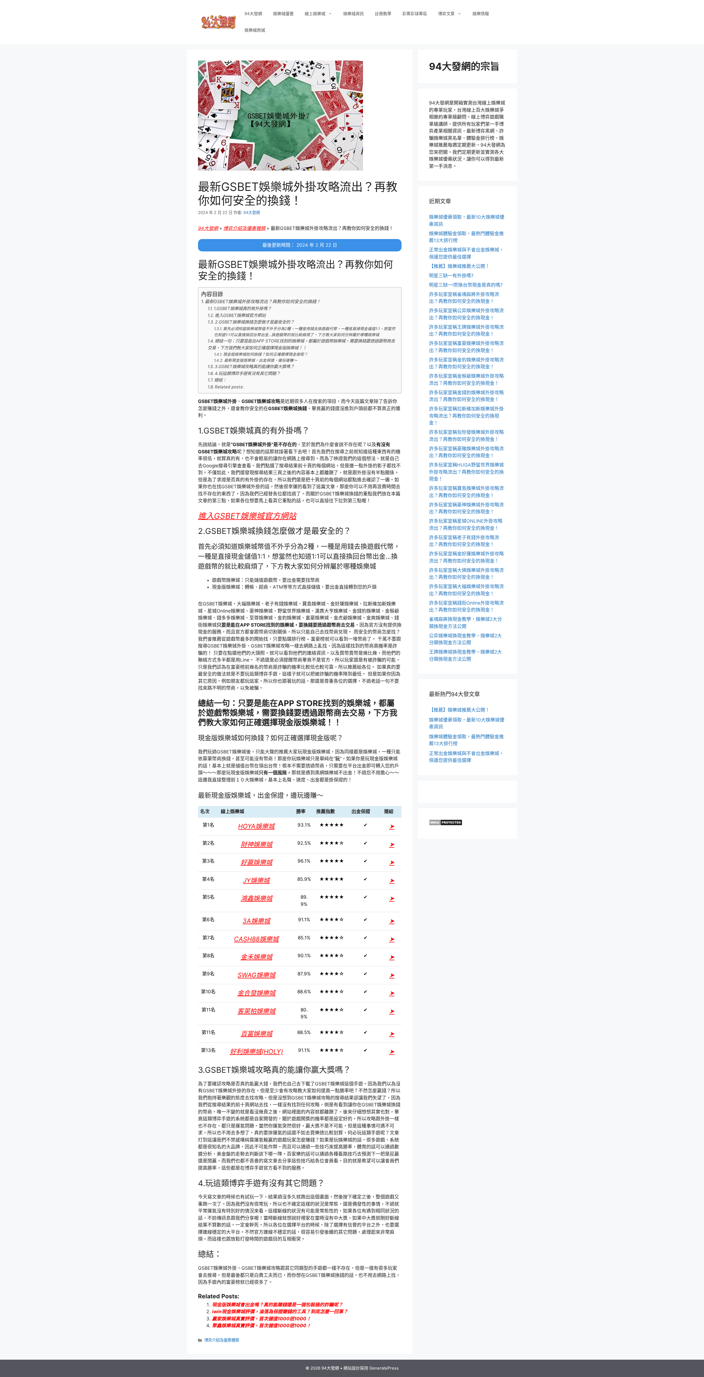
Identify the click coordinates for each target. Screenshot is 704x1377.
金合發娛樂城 (256, 993)
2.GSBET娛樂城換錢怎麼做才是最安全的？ (254, 322)
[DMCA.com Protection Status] (445, 824)
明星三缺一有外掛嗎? (451, 275)
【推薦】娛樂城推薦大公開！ (459, 266)
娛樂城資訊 (353, 13)
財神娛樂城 (256, 844)
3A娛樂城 (256, 921)
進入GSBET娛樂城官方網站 (240, 315)
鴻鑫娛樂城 (256, 898)
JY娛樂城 (256, 880)
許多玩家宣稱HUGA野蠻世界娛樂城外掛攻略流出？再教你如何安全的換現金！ (466, 472)
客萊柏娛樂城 (256, 1011)
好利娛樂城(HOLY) (256, 1051)
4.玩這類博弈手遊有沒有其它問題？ (247, 373)
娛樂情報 (480, 13)
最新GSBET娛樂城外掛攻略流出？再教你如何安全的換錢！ (263, 301)
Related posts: (229, 386)
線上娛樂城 (315, 13)
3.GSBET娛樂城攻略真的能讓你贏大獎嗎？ (254, 366)
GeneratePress (384, 1368)
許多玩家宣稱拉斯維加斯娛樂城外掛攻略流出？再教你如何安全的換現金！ (466, 416)
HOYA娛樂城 (256, 826)
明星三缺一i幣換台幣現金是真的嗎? (466, 285)
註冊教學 (383, 13)
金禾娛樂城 (256, 957)
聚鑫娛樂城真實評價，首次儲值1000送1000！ (261, 1325)
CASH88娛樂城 (256, 939)
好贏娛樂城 (256, 862)
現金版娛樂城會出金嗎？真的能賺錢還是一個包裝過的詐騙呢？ (277, 1304)
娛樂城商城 (254, 30)
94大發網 (253, 13)
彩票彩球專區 (414, 13)
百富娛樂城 (256, 1034)
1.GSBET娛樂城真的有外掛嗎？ (242, 308)
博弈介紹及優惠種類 (244, 228)
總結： (220, 380)
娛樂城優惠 (283, 13)
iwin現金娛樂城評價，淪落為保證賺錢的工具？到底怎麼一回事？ (280, 1311)
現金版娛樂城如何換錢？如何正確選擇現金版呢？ (265, 354)
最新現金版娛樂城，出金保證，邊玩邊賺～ (260, 360)
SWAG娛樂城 (256, 975)
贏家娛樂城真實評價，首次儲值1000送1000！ (261, 1318)
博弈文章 (446, 13)
